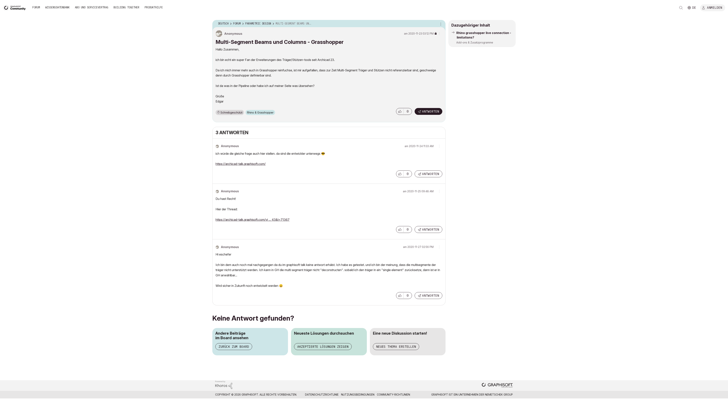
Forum (36, 7)
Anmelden (714, 7)
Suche (681, 8)
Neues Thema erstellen (396, 346)
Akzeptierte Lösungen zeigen (322, 346)
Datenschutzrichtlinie (322, 394)
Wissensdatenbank (57, 7)
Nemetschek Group (499, 394)
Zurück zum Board (234, 346)
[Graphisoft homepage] (497, 385)
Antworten (430, 111)
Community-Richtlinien (393, 394)
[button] (399, 111)
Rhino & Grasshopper (260, 112)
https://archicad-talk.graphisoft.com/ (241, 164)
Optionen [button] (440, 24)
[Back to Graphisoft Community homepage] (15, 7)
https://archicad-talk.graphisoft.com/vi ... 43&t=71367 (252, 220)
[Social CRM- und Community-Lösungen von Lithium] (223, 384)
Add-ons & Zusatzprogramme (474, 42)
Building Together (126, 7)
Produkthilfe (154, 7)
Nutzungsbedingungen (357, 394)
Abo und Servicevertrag (91, 7)
